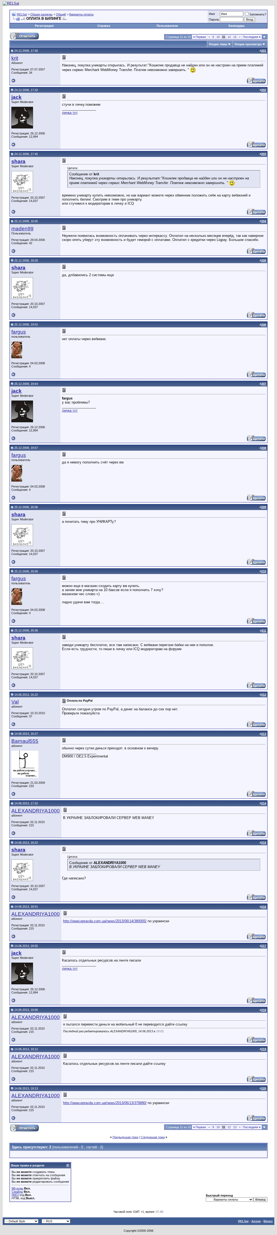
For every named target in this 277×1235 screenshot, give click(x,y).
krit (14, 58)
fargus (18, 332)
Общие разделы (41, 14)
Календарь (237, 25)
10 (218, 36)
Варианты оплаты (81, 14)
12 (229, 36)
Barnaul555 (24, 741)
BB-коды (17, 1188)
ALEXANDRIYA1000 (35, 811)
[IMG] (15, 1195)
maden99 (22, 228)
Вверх (268, 1221)
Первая (199, 36)
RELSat (22, 14)
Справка (103, 25)
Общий (61, 14)
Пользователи (167, 25)
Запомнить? (257, 14)
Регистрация (44, 25)
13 (234, 36)
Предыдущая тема (125, 1137)
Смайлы (17, 1191)
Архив (256, 1221)
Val (15, 702)
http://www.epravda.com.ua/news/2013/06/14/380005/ (105, 921)
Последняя (251, 36)
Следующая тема (153, 1137)
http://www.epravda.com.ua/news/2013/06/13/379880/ (105, 1103)
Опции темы (218, 44)
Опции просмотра (248, 44)
